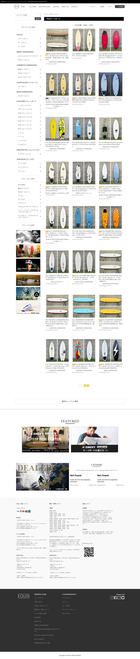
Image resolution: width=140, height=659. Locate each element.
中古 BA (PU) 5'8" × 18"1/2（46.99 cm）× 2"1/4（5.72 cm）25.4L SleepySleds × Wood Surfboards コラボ (57, 100)
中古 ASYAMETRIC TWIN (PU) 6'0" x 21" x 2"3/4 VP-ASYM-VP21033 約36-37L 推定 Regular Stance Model (111, 233)
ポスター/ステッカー (24, 77)
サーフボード (22, 42)
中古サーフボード (54, 14)
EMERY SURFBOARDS (25, 52)
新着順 (91, 25)
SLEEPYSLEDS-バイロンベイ (27, 82)
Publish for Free (92, 485)
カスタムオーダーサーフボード (28, 56)
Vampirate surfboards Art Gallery (44, 635)
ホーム (46, 14)
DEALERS (56, 6)
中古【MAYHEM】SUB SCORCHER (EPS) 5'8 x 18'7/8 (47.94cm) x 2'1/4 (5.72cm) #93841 (84, 100)
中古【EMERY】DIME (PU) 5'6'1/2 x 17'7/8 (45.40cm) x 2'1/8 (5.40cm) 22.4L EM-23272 (57, 277)
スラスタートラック (24, 154)
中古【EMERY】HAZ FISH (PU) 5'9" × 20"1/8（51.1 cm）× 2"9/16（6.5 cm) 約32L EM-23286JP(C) (110, 366)
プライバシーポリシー (69, 609)
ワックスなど (22, 163)
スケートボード (23, 38)
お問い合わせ (38, 602)
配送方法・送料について (41, 609)
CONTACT (74, 6)
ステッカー (21, 171)
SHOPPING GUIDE (44, 6)
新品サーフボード (23, 69)
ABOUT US (65, 6)
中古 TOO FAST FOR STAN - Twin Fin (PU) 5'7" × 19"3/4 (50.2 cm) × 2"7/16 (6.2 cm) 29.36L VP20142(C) (57, 366)
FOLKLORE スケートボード (26, 101)
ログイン (110, 6)
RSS (63, 613)
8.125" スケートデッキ (25, 117)
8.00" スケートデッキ (25, 113)
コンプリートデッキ (24, 105)
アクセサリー (22, 144)
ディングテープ (23, 167)
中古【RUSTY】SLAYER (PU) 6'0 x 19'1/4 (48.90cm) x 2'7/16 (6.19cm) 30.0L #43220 (110, 100)
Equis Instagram (39, 639)
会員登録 (102, 6)
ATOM (68, 613)
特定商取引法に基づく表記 (42, 643)
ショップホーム (39, 598)
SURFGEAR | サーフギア (25, 159)
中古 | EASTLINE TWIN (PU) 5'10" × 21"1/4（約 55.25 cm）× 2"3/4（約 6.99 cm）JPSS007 (84, 277)
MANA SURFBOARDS (25, 92)
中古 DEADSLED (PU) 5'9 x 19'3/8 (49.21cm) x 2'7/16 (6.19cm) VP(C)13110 (84, 144)
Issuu (77, 485)
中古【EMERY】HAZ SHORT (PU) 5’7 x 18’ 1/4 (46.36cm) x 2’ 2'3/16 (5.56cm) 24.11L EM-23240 (84, 188)
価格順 (85, 25)
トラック (21, 133)
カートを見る (66, 605)
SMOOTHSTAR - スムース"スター (28, 150)
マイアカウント (92, 6)
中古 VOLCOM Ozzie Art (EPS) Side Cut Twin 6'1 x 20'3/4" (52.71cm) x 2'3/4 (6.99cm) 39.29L (57, 144)
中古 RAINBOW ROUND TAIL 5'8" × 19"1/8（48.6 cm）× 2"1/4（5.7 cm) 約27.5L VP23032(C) (84, 366)
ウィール (21, 136)
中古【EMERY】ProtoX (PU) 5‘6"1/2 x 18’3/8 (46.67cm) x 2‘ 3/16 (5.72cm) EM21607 (56, 188)
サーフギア (21, 46)
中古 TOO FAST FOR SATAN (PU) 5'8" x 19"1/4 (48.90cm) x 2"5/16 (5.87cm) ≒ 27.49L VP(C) (84, 233)
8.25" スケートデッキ (25, 121)
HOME (23, 6)
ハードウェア (22, 140)
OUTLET (20, 35)
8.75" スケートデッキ (25, 129)
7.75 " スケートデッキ (25, 109)
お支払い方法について (41, 605)
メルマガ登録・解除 (40, 613)
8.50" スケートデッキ (25, 125)
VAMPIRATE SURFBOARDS (27, 65)
